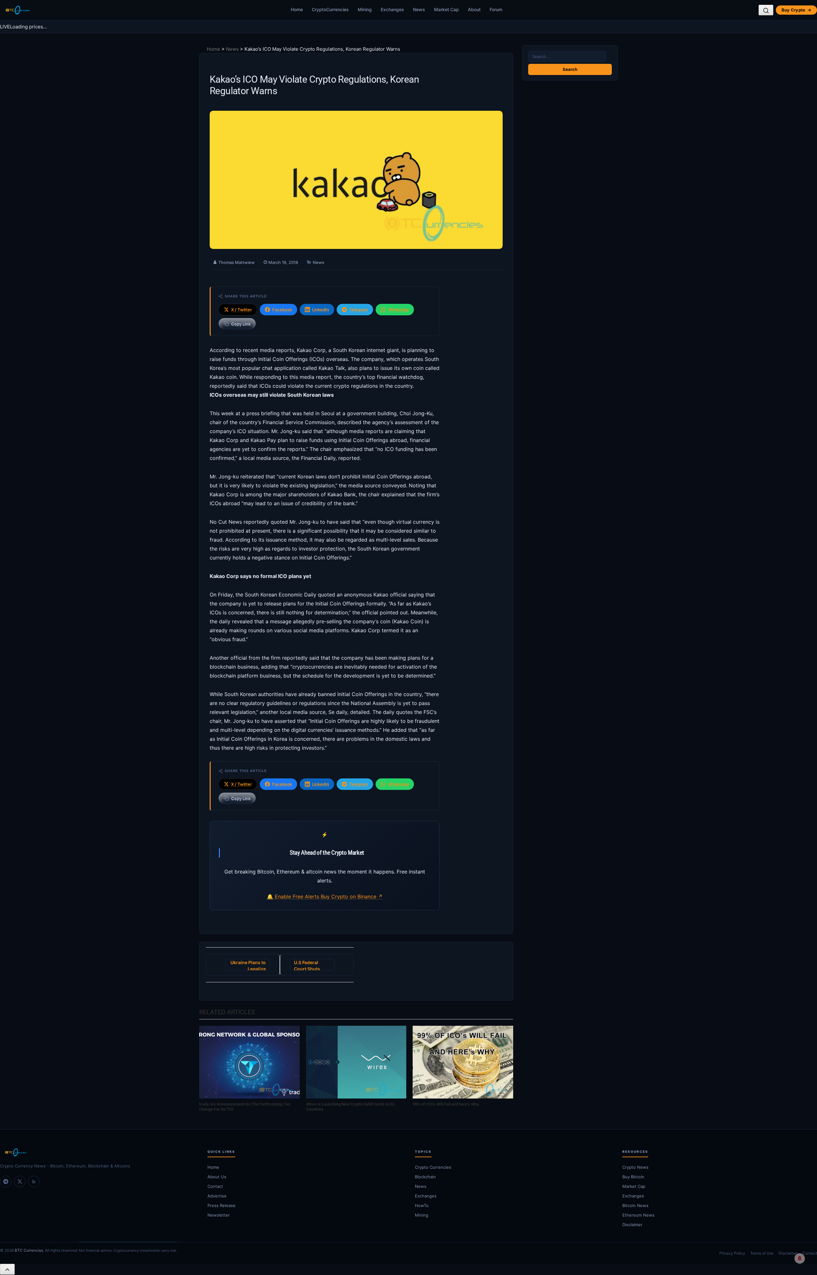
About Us (216, 1176)
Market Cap (446, 9)
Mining (365, 9)
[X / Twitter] (20, 1181)
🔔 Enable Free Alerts (294, 896)
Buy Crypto (796, 9)
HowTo (422, 1205)
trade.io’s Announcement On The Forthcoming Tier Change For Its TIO (245, 1107)
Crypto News (635, 1167)
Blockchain (425, 1176)
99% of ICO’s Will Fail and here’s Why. (446, 1104)
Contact (215, 1186)
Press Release (221, 1205)
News (419, 9)
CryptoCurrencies (330, 9)
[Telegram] (5, 1181)
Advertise (217, 1195)
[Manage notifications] (800, 1258)
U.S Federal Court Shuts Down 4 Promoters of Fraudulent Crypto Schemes (312, 965)
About (474, 9)
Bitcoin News (635, 1205)
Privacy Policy (732, 1253)
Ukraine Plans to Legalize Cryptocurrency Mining (248, 965)
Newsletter (218, 1215)
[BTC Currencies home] (97, 1152)
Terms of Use (762, 1253)
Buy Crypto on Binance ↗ (352, 896)
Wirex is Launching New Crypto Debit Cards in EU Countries (350, 1107)
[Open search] (766, 10)
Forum (496, 9)
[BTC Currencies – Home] (17, 10)
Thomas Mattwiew (236, 262)
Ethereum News (638, 1215)
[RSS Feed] (34, 1181)
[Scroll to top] (7, 1269)
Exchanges (392, 9)
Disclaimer (632, 1224)
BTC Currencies (29, 1250)
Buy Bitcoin (633, 1176)
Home (297, 9)
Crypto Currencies (433, 1167)
